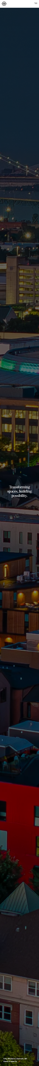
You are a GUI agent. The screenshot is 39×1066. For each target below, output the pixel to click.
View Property (10, 1061)
